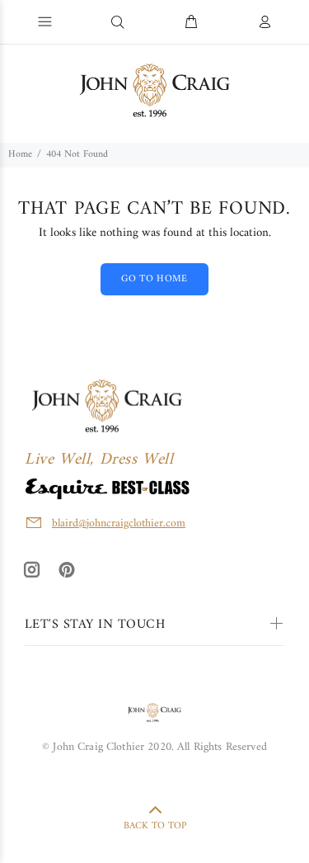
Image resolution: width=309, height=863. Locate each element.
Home (20, 154)
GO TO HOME (154, 279)
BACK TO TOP (155, 826)
